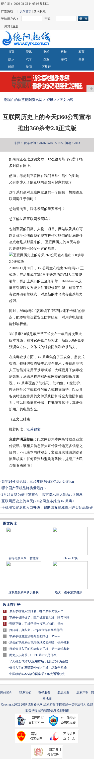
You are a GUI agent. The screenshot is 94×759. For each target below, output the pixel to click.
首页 (11, 51)
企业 (46, 59)
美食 (81, 59)
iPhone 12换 (70, 558)
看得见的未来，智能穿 (24, 558)
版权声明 (82, 692)
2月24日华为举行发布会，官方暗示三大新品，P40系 (42, 494)
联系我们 (25, 692)
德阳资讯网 (33, 100)
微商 (29, 67)
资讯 (29, 51)
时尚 (11, 67)
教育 (81, 51)
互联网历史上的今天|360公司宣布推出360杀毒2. (38, 501)
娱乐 (11, 59)
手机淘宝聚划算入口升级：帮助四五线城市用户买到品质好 (47, 508)
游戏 (64, 59)
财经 (46, 51)
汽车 (29, 59)
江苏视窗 (34, 429)
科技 (64, 51)
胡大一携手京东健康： (70, 592)
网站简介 (6, 692)
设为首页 (26, 11)
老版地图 (63, 692)
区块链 (46, 67)
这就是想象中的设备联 (24, 592)
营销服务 (44, 692)
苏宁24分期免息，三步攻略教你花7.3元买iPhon (38, 481)
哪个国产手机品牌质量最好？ (24, 488)
